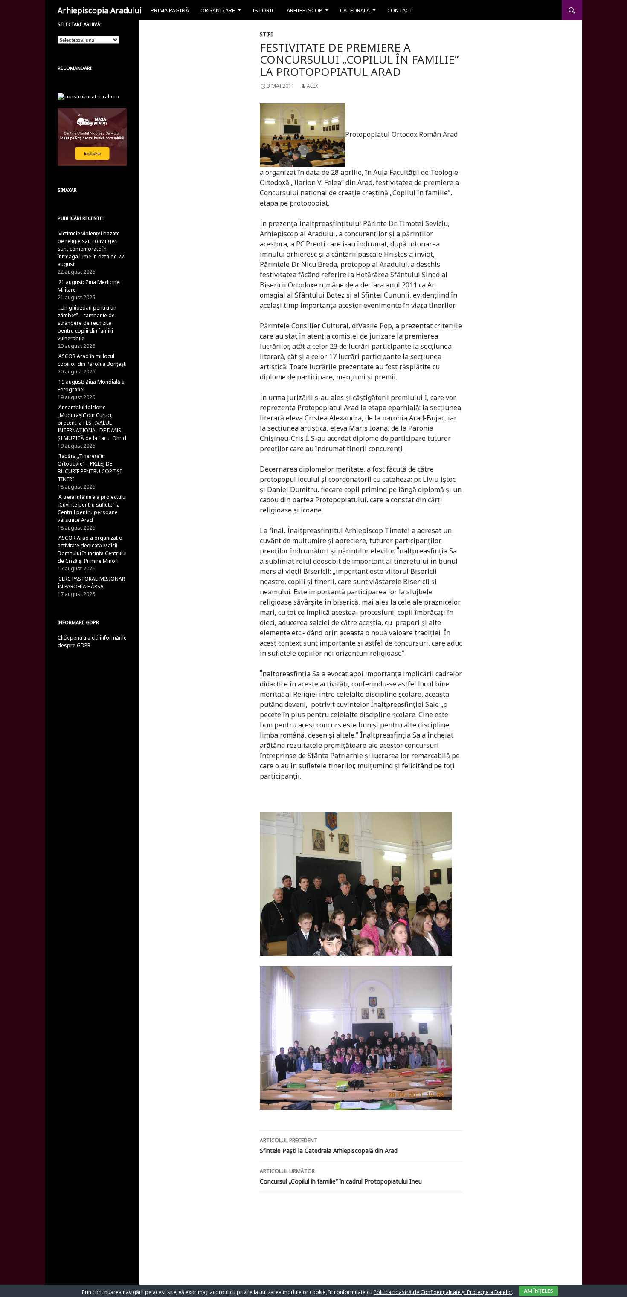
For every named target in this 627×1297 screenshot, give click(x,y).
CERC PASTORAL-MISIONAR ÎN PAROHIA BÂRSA (91, 582)
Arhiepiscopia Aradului (100, 10)
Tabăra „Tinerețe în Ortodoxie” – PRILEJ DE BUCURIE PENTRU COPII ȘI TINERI (90, 467)
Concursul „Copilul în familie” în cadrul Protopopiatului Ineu (341, 1176)
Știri (266, 34)
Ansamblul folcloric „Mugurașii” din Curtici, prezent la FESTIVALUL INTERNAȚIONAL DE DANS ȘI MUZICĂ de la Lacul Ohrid (92, 423)
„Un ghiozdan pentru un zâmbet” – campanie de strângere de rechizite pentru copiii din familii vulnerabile (87, 323)
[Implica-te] (92, 136)
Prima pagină (170, 10)
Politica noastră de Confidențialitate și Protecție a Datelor (443, 1292)
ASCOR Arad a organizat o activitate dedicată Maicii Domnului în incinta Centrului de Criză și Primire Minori (92, 549)
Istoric (264, 10)
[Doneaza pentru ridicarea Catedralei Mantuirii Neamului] (88, 96)
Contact (400, 10)
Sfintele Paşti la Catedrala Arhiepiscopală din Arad (329, 1146)
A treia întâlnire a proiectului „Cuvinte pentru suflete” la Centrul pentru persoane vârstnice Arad (92, 508)
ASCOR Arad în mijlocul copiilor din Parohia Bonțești (92, 360)
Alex (312, 86)
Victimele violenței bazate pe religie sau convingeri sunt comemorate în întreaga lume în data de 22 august (91, 249)
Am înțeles (538, 1291)
